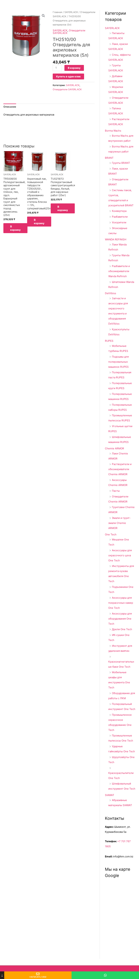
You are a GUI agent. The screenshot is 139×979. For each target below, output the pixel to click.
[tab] (9, 107)
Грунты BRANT (121, 162)
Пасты (116, 490)
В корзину (74, 67)
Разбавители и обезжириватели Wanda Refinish (119, 271)
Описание (9, 106)
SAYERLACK (71, 12)
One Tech (110, 534)
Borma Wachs (113, 130)
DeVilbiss (110, 293)
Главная (57, 12)
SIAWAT (109, 795)
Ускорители (119, 222)
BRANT (109, 157)
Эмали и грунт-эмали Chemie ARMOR (119, 523)
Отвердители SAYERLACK (69, 32)
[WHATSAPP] (105, 975)
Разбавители (120, 216)
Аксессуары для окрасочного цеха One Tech (120, 555)
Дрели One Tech (122, 629)
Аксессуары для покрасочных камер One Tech (120, 602)
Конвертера (119, 211)
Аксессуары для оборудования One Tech (120, 618)
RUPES (109, 340)
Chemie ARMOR (114, 448)
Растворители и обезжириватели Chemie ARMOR (120, 469)
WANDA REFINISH (115, 239)
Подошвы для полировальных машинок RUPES (118, 361)
